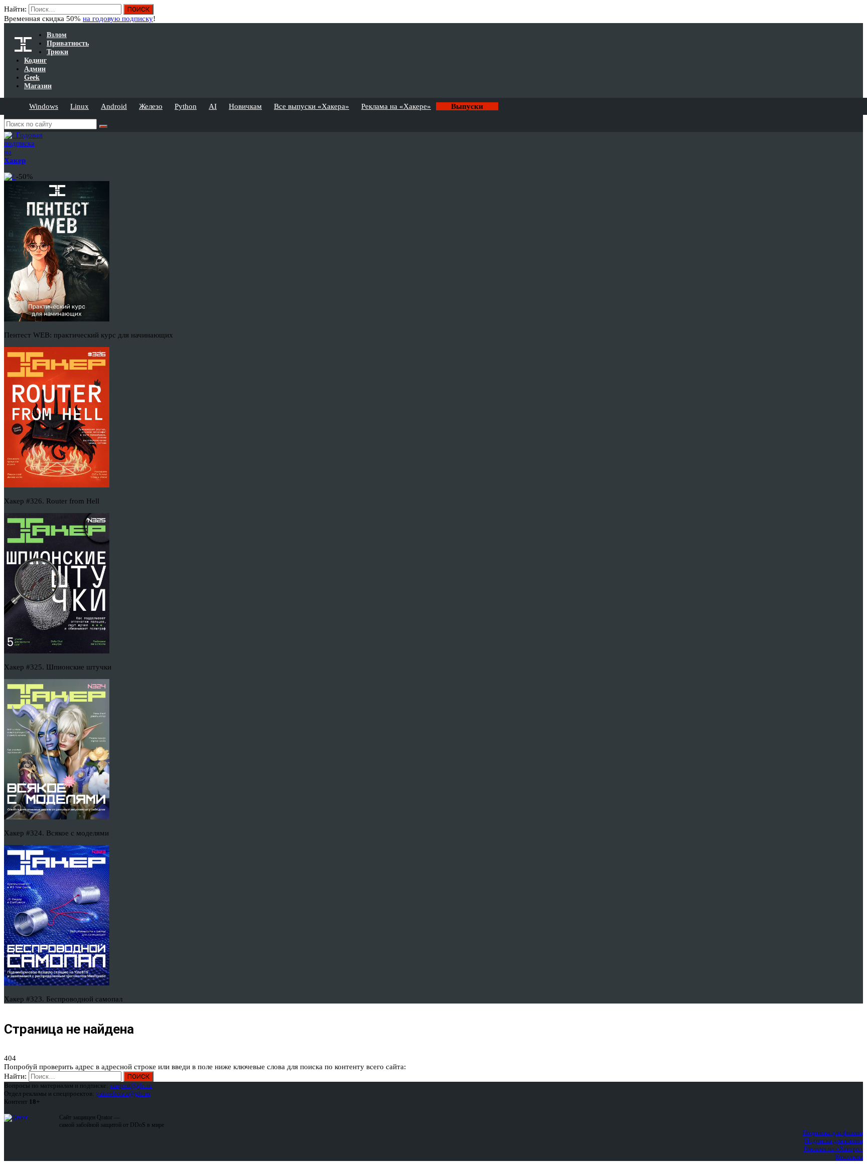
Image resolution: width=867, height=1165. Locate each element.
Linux (79, 106)
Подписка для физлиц (833, 1132)
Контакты (849, 1156)
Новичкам (245, 106)
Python (186, 106)
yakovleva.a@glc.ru (123, 1093)
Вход (856, 14)
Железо (151, 106)
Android (114, 106)
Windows (43, 106)
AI (213, 106)
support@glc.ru (131, 1085)
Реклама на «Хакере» (396, 106)
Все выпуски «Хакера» (311, 106)
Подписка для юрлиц (833, 1140)
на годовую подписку (118, 19)
